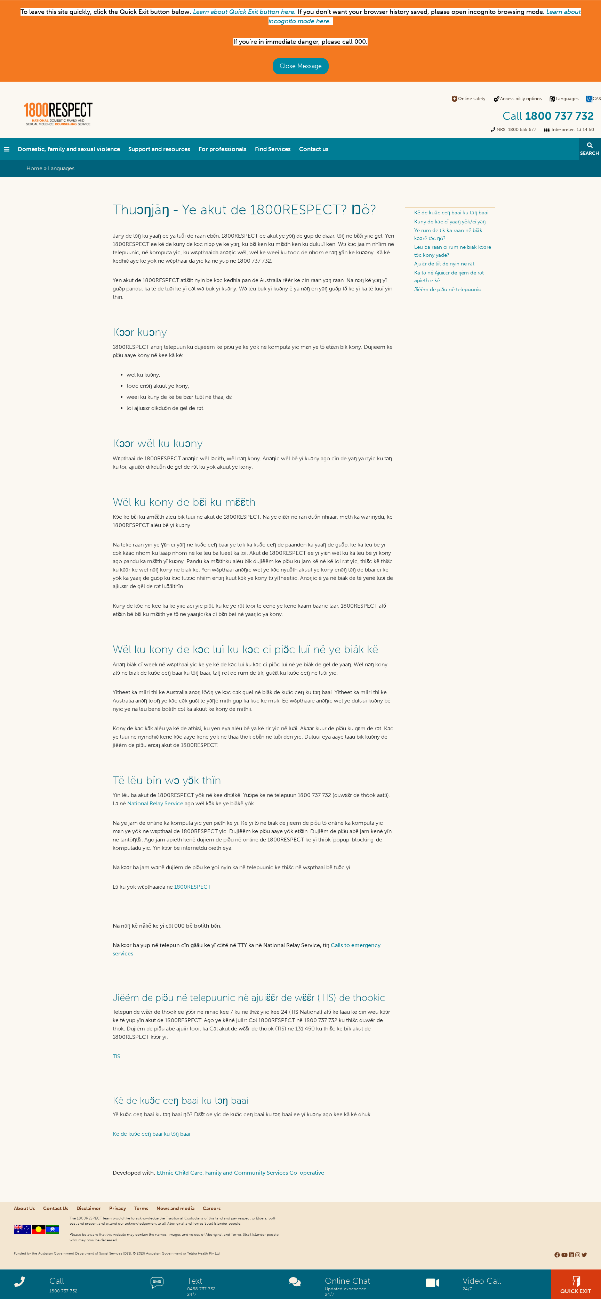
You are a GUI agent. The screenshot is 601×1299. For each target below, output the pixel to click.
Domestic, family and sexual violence (69, 149)
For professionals (223, 149)
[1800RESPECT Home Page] (7, 149)
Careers (212, 1208)
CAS (597, 98)
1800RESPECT (192, 886)
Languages (567, 98)
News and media (175, 1208)
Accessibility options (521, 98)
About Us (24, 1208)
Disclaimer (89, 1208)
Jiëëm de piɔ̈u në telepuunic (447, 289)
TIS (116, 1056)
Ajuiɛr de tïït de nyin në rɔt (444, 264)
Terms (141, 1208)
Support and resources (159, 149)
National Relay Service (155, 803)
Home (34, 168)
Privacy (117, 1208)
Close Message (301, 66)
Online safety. (472, 98)
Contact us (314, 149)
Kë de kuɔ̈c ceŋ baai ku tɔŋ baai (151, 1134)
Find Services (273, 149)
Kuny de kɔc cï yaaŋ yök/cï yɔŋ (450, 222)
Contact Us (55, 1208)
